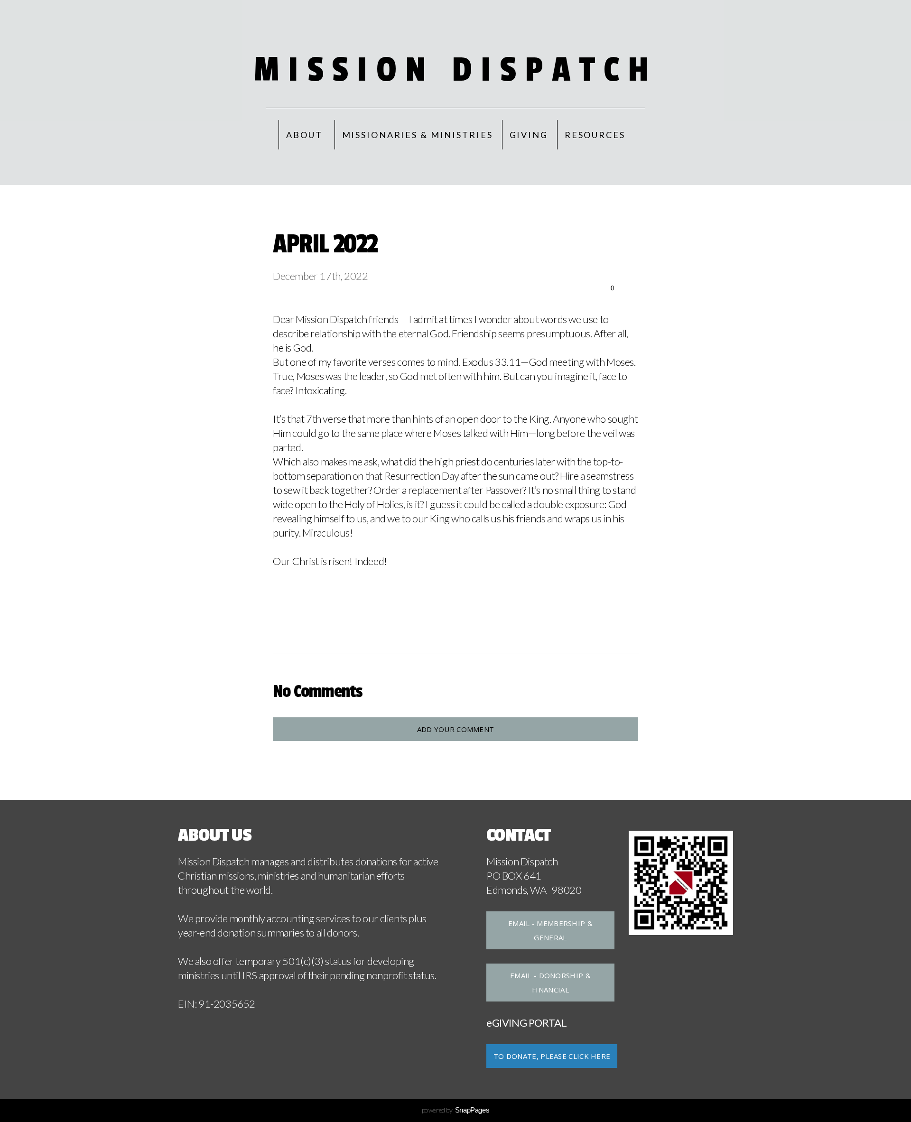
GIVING (529, 135)
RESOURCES (595, 135)
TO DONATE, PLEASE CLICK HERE (551, 1056)
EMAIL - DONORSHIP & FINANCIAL (550, 982)
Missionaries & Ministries (417, 135)
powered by (456, 1110)
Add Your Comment (455, 729)
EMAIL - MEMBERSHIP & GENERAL (550, 930)
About (305, 135)
